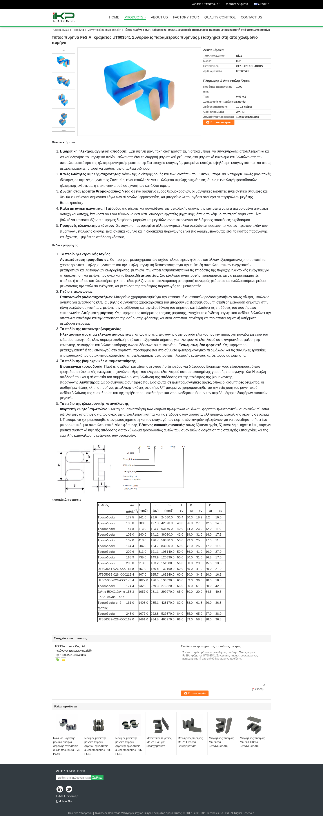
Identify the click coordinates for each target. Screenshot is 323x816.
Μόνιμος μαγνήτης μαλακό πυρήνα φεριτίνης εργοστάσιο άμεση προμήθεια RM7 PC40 (128, 746)
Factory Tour (186, 17)
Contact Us (251, 17)
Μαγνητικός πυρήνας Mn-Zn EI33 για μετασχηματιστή (190, 742)
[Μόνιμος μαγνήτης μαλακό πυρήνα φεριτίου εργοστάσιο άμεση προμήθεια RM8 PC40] (98, 725)
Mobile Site (65, 801)
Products (134, 17)
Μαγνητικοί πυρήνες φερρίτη (104, 29)
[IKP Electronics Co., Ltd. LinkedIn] (60, 789)
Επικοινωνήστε (221, 122)
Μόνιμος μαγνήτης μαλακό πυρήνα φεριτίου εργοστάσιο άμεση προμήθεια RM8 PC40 (97, 746)
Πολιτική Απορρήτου (80, 813)
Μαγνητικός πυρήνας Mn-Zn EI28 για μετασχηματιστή (252, 742)
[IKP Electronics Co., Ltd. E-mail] (63, 659)
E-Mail (60, 796)
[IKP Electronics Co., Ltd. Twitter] (69, 789)
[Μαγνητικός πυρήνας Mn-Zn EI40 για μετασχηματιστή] (160, 725)
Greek (262, 3)
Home (114, 17)
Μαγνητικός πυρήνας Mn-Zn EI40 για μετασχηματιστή (159, 742)
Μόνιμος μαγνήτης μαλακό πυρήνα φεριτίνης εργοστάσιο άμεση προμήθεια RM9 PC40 (66, 746)
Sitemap (72, 796)
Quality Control (220, 17)
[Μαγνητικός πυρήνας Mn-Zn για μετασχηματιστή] (223, 725)
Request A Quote (236, 3)
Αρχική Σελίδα (61, 29)
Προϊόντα (78, 29)
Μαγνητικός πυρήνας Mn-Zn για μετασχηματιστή (221, 742)
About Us (159, 17)
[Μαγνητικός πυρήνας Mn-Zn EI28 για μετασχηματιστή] (254, 725)
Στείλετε (97, 777)
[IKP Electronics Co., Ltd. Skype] (57, 659)
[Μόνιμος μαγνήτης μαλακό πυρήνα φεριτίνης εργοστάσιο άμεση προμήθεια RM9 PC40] (67, 725)
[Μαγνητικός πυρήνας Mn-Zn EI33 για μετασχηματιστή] (192, 725)
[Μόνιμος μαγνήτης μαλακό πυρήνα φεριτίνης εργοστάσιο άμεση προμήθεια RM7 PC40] (129, 725)
